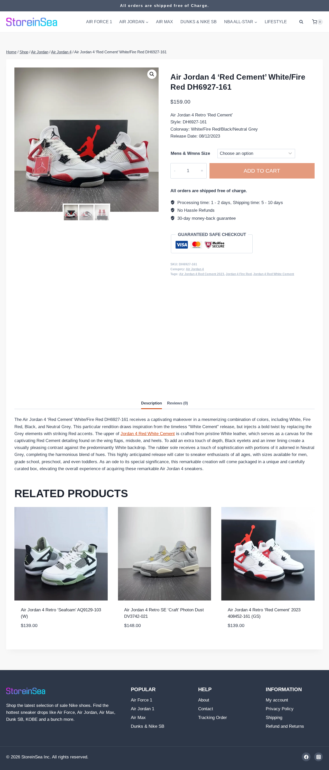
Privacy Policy (280, 708)
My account (277, 700)
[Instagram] (318, 756)
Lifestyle (276, 22)
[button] (152, 74)
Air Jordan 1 (142, 708)
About (203, 700)
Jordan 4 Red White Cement (273, 274)
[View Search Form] (301, 22)
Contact (205, 708)
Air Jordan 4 (195, 269)
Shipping (274, 717)
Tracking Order (212, 717)
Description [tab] (151, 403)
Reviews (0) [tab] (177, 403)
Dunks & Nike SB (198, 22)
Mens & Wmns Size (190, 153)
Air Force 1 (99, 22)
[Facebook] (306, 756)
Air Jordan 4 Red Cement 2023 (201, 274)
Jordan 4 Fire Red (239, 274)
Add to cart (262, 171)
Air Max (164, 22)
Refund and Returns (285, 726)
